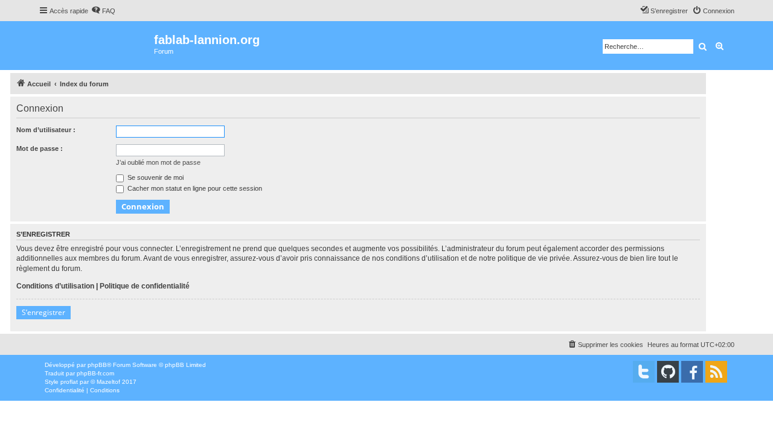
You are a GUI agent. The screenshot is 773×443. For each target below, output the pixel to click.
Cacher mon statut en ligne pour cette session (194, 188)
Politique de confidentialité (145, 286)
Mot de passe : (39, 148)
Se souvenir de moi (155, 177)
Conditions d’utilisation (55, 286)
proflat (69, 381)
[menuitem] (103, 11)
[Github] (668, 372)
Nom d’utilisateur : (45, 129)
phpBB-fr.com (95, 373)
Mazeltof (108, 381)
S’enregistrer (43, 312)
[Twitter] (644, 372)
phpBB (97, 365)
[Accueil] (96, 45)
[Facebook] (692, 372)
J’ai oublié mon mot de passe (158, 162)
